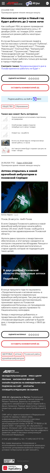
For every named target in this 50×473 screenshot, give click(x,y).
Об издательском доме (14, 376)
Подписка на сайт (11, 386)
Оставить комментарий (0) (25, 88)
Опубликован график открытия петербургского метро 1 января (23, 126)
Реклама (6, 379)
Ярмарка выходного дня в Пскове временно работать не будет (23, 67)
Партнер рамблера (23, 461)
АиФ (16, 215)
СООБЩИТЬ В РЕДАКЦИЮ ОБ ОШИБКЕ (20, 390)
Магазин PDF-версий (23, 379)
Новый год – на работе (20, 133)
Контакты (28, 386)
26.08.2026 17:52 (8, 163)
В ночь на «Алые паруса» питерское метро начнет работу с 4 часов (28, 142)
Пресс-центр (35, 376)
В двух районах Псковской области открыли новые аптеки (24, 272)
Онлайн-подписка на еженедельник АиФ (24, 383)
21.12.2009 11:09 (7, 10)
